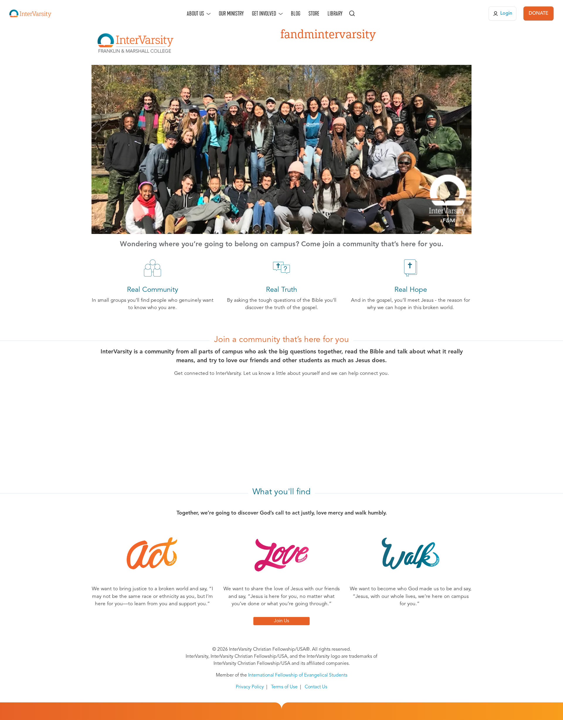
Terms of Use (284, 687)
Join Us (281, 621)
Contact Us (316, 687)
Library (335, 13)
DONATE (538, 13)
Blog (295, 13)
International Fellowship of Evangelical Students (297, 675)
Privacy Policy (250, 687)
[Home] (30, 13)
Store (313, 13)
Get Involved (264, 13)
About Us (195, 13)
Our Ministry (231, 13)
